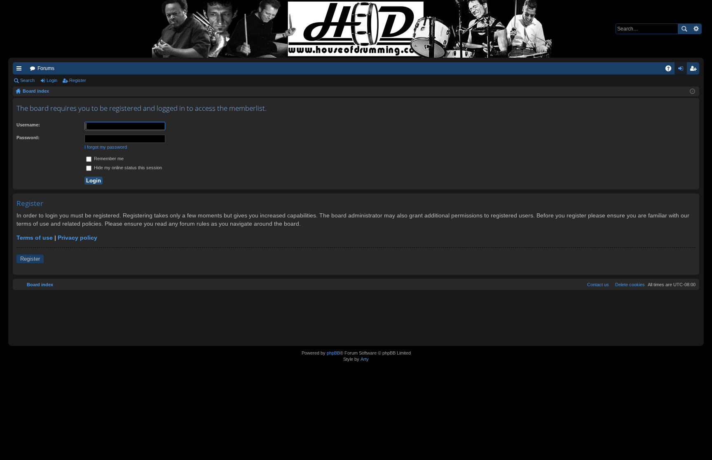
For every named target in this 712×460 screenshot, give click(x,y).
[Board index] (356, 29)
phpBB (333, 352)
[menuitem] (628, 284)
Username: (28, 124)
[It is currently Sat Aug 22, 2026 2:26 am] (692, 91)
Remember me (108, 158)
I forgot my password (105, 147)
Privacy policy (77, 237)
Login (52, 80)
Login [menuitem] (682, 70)
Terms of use (34, 237)
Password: (28, 137)
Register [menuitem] (694, 70)
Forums (45, 68)
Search (684, 29)
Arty (365, 359)
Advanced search (695, 29)
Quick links (20, 70)
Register (77, 80)
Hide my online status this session (127, 167)
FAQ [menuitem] (671, 70)
